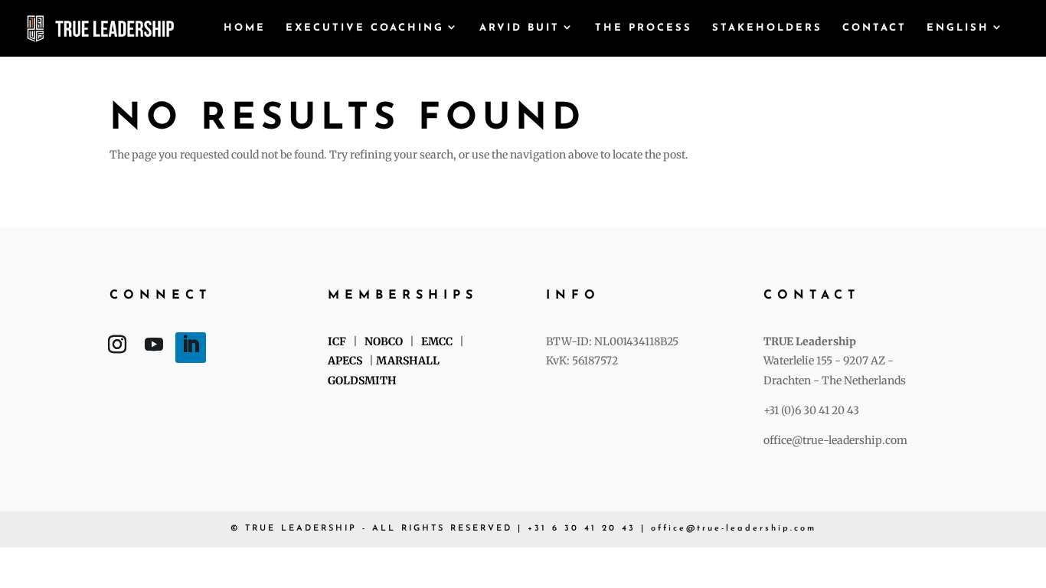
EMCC (437, 341)
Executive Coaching (365, 28)
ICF (337, 341)
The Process (643, 28)
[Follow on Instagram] (117, 347)
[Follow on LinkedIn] (190, 347)
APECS (346, 361)
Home (245, 28)
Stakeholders (767, 28)
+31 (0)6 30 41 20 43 (811, 410)
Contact (874, 28)
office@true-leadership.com (835, 440)
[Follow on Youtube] (154, 347)
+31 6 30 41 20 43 (582, 528)
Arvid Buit (519, 28)
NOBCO (383, 341)
